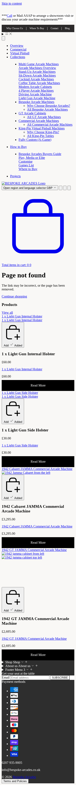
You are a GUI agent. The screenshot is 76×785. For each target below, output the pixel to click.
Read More (38, 385)
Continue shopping (14, 296)
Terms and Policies (15, 781)
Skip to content (12, 3)
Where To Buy (37, 28)
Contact (54, 28)
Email (6, 677)
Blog (67, 28)
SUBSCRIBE (60, 677)
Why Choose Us (14, 28)
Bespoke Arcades (24, 777)
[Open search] (3, 38)
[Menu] (38, 34)
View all (7, 312)
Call (9, 15)
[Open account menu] (64, 188)
